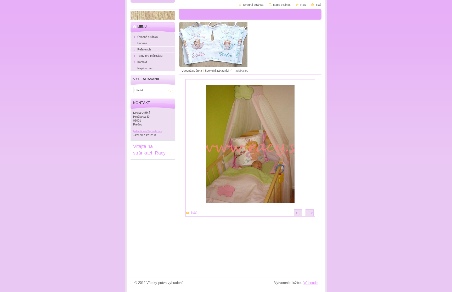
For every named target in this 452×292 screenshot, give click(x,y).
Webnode (310, 283)
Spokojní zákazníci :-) (219, 70)
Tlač (318, 4)
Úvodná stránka (192, 70)
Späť (194, 212)
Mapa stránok (282, 4)
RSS (303, 4)
